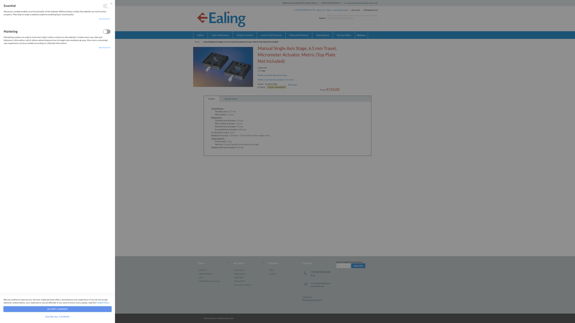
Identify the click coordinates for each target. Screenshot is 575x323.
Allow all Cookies (57, 316)
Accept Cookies (57, 309)
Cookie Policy (102, 302)
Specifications (105, 19)
